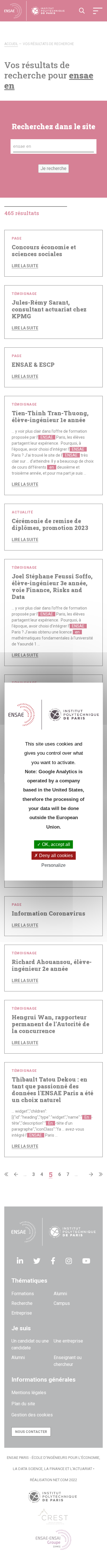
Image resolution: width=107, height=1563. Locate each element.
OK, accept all (55, 844)
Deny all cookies (55, 855)
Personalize (53, 865)
